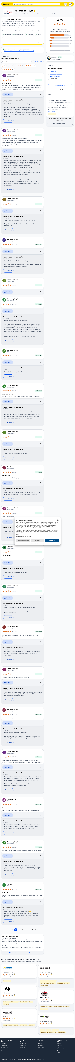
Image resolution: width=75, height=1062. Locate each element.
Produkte (59, 1043)
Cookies (19, 1059)
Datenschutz (12, 1059)
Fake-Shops (23, 1043)
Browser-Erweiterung (6, 1050)
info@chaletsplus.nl (55, 76)
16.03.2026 (5, 689)
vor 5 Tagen (14, 80)
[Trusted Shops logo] (6, 4)
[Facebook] (57, 89)
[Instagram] (60, 89)
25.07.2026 (14, 285)
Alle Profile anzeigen (59, 123)
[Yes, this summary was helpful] (39, 42)
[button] (65, 4)
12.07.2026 (14, 355)
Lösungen (59, 1045)
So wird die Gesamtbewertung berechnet (60, 50)
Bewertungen (4, 1047)
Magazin (40, 1043)
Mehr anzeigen (54, 80)
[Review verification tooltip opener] (34, 11)
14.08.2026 (14, 244)
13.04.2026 (5, 490)
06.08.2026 (14, 304)
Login (58, 1052)
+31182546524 (53, 71)
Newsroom (41, 1047)
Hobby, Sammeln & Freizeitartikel (10, 1001)
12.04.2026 (14, 472)
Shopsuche (22, 1047)
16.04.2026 (14, 135)
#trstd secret (4, 1049)
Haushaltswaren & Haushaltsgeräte (48, 980)
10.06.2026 (5, 451)
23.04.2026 (14, 591)
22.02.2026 (14, 804)
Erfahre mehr (38, 961)
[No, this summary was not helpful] (41, 42)
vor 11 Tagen (15, 204)
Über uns (40, 1045)
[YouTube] (62, 89)
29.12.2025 (14, 756)
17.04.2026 (5, 529)
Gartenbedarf (55, 1029)
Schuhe (30, 1001)
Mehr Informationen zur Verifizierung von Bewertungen (22, 952)
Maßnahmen (11, 940)
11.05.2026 (14, 552)
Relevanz (39, 61)
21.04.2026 (14, 390)
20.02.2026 (14, 631)
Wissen (58, 1050)
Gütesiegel (3, 1043)
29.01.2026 (14, 889)
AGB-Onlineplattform (38, 1059)
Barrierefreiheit (26, 1059)
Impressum (4, 1059)
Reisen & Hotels (52, 114)
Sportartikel (6, 1004)
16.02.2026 (5, 863)
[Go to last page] (35, 929)
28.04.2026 (5, 408)
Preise (58, 1047)
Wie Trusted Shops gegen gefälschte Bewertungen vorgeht (19, 51)
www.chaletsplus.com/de (56, 74)
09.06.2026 (14, 437)
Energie (48, 1029)
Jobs (39, 1049)
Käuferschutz (4, 1045)
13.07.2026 (5, 369)
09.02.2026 (14, 847)
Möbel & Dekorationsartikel (63, 983)
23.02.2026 (5, 649)
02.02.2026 (5, 909)
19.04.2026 (14, 714)
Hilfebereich (23, 1045)
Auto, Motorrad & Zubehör (46, 1006)
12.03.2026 (14, 674)
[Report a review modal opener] (40, 94)
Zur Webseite (59, 85)
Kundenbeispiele (61, 1049)
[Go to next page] (32, 929)
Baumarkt (43, 1029)
